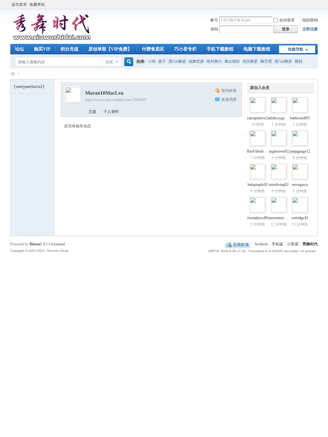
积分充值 (69, 49)
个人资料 (111, 111)
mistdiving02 (279, 184)
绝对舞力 (214, 61)
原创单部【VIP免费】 (110, 49)
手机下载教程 (220, 49)
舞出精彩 (232, 61)
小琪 (152, 61)
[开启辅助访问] (316, 4)
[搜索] (128, 62)
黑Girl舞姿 (177, 61)
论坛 (19, 49)
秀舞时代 (12, 73)
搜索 (109, 62)
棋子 (162, 61)
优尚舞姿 (250, 61)
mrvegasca (300, 184)
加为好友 (229, 90)
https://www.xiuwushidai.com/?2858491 (116, 100)
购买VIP (42, 49)
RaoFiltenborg (258, 151)
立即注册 (310, 29)
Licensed (58, 244)
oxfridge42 (299, 218)
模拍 (298, 61)
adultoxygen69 (279, 118)
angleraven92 (279, 151)
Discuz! (35, 244)
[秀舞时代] (52, 40)
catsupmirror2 (257, 118)
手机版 (277, 244)
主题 (92, 111)
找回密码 (310, 20)
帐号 (214, 20)
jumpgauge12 (300, 151)
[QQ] (237, 244)
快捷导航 (295, 49)
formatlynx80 (257, 218)
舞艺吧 (266, 61)
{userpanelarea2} (29, 86)
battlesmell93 (300, 118)
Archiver (261, 244)
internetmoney (279, 218)
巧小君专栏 (185, 49)
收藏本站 (37, 4)
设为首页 (19, 4)
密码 (214, 29)
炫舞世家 (196, 61)
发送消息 (229, 99)
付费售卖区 (153, 49)
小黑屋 (293, 244)
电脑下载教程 (256, 49)
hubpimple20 (257, 184)
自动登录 (287, 20)
